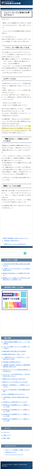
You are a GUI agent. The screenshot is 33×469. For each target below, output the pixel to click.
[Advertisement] (16, 220)
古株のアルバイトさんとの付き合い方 (15, 244)
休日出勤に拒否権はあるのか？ (12, 362)
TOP (3, 6)
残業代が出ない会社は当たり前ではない (14, 379)
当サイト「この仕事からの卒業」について (17, 450)
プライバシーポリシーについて (14, 454)
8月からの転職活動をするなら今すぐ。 (14, 394)
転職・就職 (6, 438)
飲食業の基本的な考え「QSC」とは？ (14, 354)
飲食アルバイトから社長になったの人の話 (15, 382)
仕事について (5, 19)
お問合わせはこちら (11, 452)
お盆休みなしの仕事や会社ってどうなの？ (15, 402)
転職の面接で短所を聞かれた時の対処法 (14, 351)
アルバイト (6, 432)
